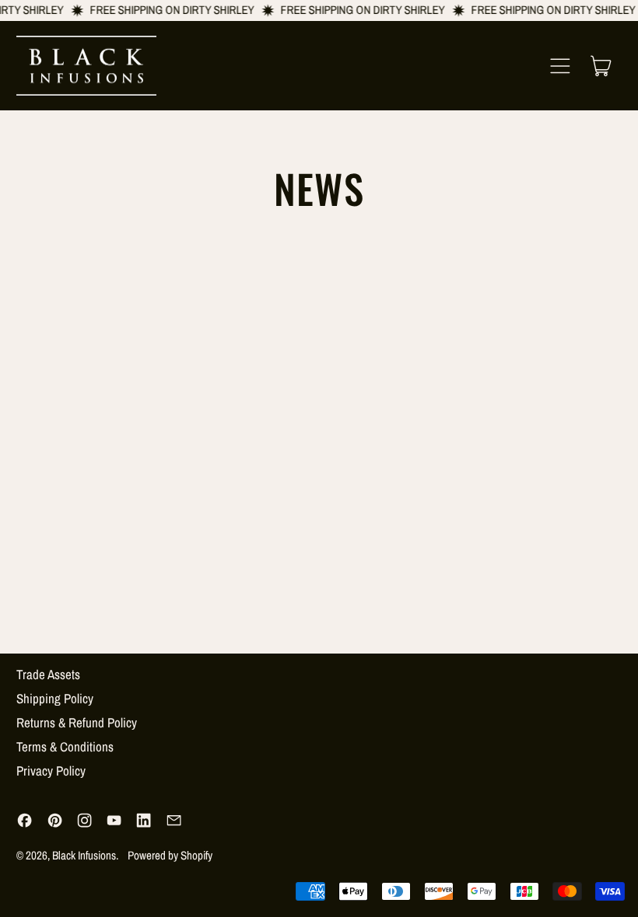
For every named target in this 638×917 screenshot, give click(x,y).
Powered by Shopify (170, 855)
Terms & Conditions (65, 746)
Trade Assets (48, 674)
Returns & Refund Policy (76, 722)
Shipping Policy (54, 698)
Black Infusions (84, 855)
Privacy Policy (51, 770)
